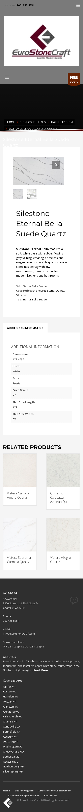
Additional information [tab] (25, 328)
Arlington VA (10, 706)
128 (14, 407)
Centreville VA (11, 726)
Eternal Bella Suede (35, 299)
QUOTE (74, 79)
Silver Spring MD (13, 771)
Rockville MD (10, 761)
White (16, 371)
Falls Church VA (12, 716)
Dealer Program (24, 790)
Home (6, 790)
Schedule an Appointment (23, 795)
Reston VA (9, 691)
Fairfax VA (9, 686)
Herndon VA (10, 696)
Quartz (60, 290)
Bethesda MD (11, 756)
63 (13, 419)
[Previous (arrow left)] (7, 406)
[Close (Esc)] (69, 4)
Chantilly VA (10, 721)
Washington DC (12, 746)
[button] (56, 165)
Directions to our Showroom (54, 790)
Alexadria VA (11, 711)
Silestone (22, 295)
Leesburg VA (10, 741)
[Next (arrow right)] (76, 406)
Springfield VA (11, 731)
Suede (16, 383)
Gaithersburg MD (13, 766)
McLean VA (9, 701)
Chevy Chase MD (13, 751)
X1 (14, 395)
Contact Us (50, 795)
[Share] (60, 4)
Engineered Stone (43, 290)
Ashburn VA (10, 736)
